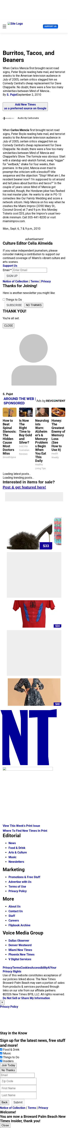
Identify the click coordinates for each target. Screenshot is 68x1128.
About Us (14, 906)
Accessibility (39, 967)
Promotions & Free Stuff (24, 877)
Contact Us (16, 911)
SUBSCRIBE (14, 305)
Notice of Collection (15, 281)
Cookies (26, 967)
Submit (18, 1102)
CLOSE (8, 325)
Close (5, 1125)
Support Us (50, 26)
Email (7, 270)
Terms (34, 281)
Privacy (46, 281)
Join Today (8, 1065)
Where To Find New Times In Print (25, 830)
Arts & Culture (18, 852)
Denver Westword (20, 945)
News (12, 843)
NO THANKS (34, 305)
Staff (12, 916)
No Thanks (8, 1070)
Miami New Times (20, 950)
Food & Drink (17, 848)
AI (49, 967)
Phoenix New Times (21, 954)
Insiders (8, 1061)
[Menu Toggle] (4, 26)
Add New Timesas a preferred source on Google (25, 106)
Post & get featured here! (24, 487)
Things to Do (11, 1057)
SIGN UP (12, 276)
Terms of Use (17, 886)
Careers (14, 920)
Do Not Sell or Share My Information (26, 998)
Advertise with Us (20, 882)
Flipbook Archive (19, 925)
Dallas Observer (19, 940)
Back (4, 1102)
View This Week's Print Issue (21, 826)
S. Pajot (12, 94)
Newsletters (16, 861)
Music (12, 857)
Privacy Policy (18, 891)
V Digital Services (20, 959)
